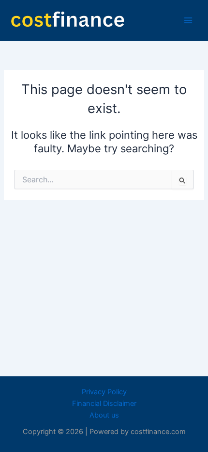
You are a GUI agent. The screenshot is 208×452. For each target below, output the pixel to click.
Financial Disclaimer (104, 403)
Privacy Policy (104, 391)
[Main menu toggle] (188, 20)
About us (104, 415)
